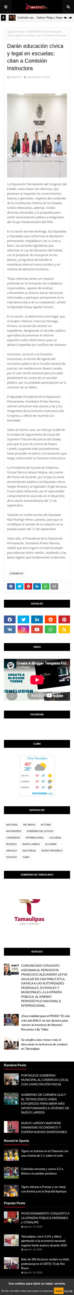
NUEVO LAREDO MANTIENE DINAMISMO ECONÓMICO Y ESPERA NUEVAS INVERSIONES (44, 1127)
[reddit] (50, 619)
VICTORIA (46, 824)
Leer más (68, 1290)
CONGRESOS (34, 31)
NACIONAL (12, 824)
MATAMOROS (13, 831)
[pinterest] (64, 619)
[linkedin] (37, 619)
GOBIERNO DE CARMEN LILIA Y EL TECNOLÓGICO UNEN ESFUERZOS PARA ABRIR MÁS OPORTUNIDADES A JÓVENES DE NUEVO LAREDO (45, 1103)
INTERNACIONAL (35, 837)
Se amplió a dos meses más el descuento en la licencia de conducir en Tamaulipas (44, 1044)
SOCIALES (11, 857)
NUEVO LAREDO (31, 844)
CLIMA (25, 857)
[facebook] (10, 619)
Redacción (16, 77)
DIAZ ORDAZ (29, 850)
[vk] (10, 629)
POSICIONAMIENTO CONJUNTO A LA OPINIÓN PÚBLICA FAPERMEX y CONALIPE (45, 1218)
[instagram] (23, 629)
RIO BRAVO (29, 824)
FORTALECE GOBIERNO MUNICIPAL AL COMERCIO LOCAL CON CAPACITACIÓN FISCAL (44, 1080)
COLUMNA (55, 837)
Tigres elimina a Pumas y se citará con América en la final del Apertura (43, 1189)
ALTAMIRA (51, 844)
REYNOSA (11, 844)
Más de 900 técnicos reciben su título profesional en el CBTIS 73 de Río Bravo (45, 1264)
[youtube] (37, 629)
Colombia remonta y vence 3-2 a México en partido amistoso (42, 1171)
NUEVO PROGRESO (51, 850)
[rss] (64, 629)
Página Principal (16, 31)
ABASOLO (11, 850)
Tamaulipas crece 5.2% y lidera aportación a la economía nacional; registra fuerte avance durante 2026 (44, 1241)
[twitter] (23, 619)
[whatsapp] (50, 629)
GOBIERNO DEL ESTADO (40, 831)
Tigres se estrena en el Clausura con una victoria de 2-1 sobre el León (44, 1153)
